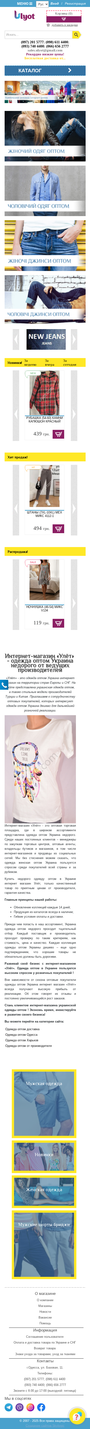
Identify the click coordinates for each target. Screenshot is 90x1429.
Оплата (19, 1342)
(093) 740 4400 (32, 46)
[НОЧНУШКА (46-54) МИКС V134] (45, 582)
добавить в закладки (65, 25)
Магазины (45, 1306)
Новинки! (15, 363)
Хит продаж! (17, 457)
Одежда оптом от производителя (28, 1046)
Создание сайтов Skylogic (45, 1425)
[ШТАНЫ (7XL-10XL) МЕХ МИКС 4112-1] (45, 487)
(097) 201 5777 (32, 42)
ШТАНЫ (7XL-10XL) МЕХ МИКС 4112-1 (44, 514)
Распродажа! (18, 552)
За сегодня (69, 362)
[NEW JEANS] (46, 339)
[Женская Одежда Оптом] (45, 136)
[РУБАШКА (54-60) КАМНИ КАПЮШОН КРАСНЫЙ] (45, 393)
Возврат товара (45, 1348)
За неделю (30, 362)
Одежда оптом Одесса (21, 1034)
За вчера (49, 362)
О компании (45, 1300)
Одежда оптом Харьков (21, 1040)
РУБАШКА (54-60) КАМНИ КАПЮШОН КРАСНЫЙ (44, 419)
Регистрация (75, 3)
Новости (45, 1311)
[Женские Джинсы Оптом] (45, 246)
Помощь (45, 1323)
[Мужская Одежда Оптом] (45, 191)
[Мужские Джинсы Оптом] (45, 299)
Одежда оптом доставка (22, 1029)
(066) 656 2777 (57, 46)
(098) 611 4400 (57, 42)
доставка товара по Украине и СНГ (52, 1342)
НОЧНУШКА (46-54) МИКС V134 (44, 608)
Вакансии (45, 1317)
